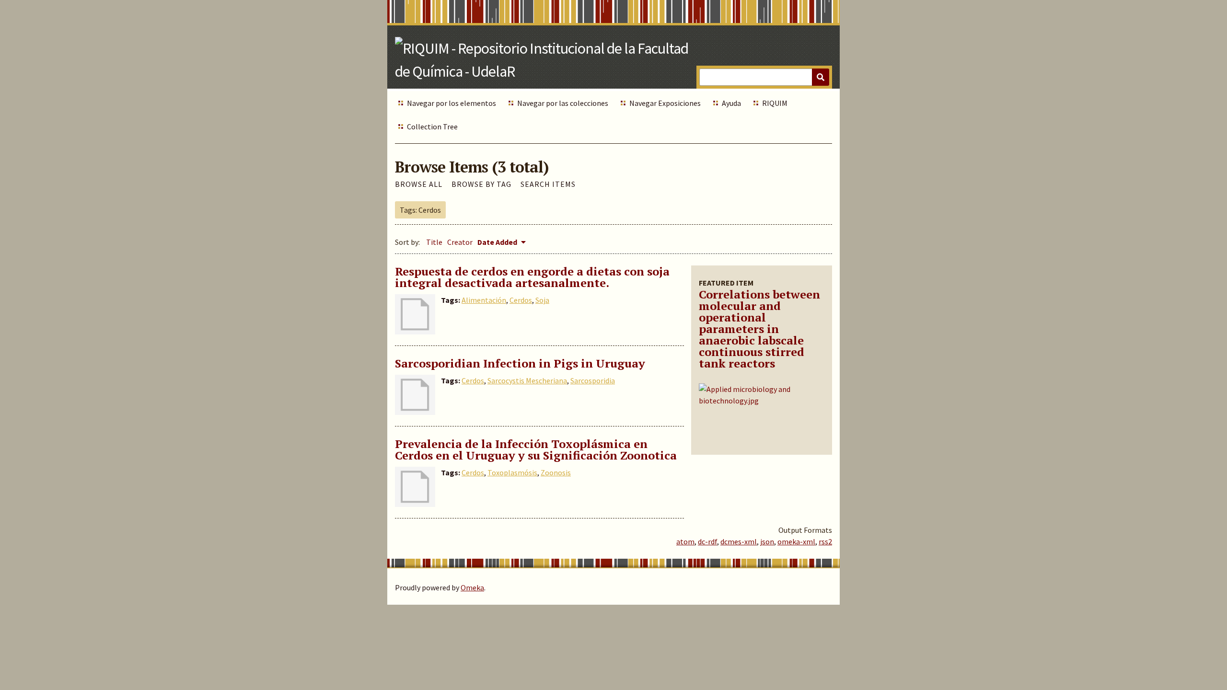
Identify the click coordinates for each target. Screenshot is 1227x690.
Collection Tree (432, 126)
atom (685, 541)
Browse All (418, 184)
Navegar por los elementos (451, 103)
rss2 (825, 541)
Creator (460, 242)
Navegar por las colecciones (562, 103)
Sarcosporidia (592, 380)
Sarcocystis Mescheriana (527, 380)
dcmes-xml (738, 541)
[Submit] (820, 77)
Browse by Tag (481, 184)
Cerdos (520, 300)
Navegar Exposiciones (665, 103)
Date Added (498, 242)
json (767, 541)
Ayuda (731, 103)
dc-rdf (707, 541)
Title (434, 242)
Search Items (548, 184)
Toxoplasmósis (512, 472)
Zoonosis (556, 472)
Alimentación (484, 300)
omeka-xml (796, 541)
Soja (542, 300)
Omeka (472, 587)
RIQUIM (774, 103)
